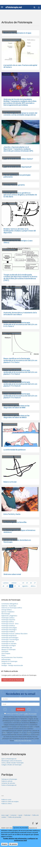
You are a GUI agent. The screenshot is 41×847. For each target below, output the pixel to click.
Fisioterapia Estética (7, 622)
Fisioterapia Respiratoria (10, 174)
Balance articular (10, 482)
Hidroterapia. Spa (6, 647)
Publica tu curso (6, 799)
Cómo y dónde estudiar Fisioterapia (12, 763)
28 (3, 586)
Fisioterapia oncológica (8, 645)
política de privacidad (30, 714)
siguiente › (25, 586)
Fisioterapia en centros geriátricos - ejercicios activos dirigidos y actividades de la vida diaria (20, 195)
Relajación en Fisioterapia (9, 661)
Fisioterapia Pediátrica (8, 631)
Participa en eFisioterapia (9, 779)
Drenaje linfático (6, 610)
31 (15, 586)
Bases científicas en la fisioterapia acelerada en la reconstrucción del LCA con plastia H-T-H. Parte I (20, 360)
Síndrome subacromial (12, 574)
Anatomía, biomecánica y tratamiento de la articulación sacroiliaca (20, 313)
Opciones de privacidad (20, 828)
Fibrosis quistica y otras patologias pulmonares (17, 176)
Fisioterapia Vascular (9, 521)
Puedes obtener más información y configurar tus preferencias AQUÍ (20, 839)
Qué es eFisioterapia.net (8, 759)
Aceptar (4, 844)
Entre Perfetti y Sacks (12, 514)
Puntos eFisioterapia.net (8, 785)
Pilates (3, 655)
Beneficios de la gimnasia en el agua (17, 33)
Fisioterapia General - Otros (11, 112)
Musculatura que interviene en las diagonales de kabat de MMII (16, 407)
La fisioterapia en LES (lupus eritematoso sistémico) (19, 531)
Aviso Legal (4, 815)
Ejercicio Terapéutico (9, 32)
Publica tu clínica (6, 803)
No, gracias (13, 844)
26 (31, 583)
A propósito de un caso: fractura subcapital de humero (20, 66)
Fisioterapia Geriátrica (9, 184)
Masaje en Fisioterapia (8, 649)
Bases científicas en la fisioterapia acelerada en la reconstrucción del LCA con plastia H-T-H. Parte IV (20, 396)
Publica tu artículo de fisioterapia (13, 680)
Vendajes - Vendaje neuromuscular (12, 665)
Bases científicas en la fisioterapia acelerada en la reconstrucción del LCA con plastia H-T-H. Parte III (20, 384)
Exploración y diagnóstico (9, 616)
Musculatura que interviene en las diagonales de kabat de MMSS (16, 416)
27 (35, 583)
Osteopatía (4, 651)
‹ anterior (13, 583)
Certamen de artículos (8, 783)
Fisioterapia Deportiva (10, 74)
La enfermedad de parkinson (15, 450)
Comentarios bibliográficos (9, 604)
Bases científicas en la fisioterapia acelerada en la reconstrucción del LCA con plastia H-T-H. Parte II (20, 372)
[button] (39, 7)
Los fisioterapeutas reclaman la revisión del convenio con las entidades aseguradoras (20, 114)
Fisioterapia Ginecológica (9, 627)
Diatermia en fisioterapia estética (11, 608)
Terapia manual (6, 663)
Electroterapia (5, 614)
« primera (5, 583)
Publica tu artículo (6, 781)
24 (23, 583)
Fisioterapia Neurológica (10, 405)
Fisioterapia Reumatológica (11, 158)
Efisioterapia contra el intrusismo (11, 761)
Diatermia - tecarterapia (8, 606)
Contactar (13, 815)
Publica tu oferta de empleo (10, 801)
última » (33, 586)
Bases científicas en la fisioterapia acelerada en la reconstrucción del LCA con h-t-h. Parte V (20, 324)
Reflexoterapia (5, 659)
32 (19, 586)
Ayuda (20, 815)
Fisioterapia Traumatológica (11, 40)
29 (7, 586)
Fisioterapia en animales (8, 643)
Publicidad (27, 815)
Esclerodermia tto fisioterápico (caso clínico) (18, 242)
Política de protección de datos (22, 740)
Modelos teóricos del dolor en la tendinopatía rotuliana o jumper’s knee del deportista (20, 231)
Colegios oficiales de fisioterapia (11, 765)
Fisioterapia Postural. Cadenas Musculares (14, 633)
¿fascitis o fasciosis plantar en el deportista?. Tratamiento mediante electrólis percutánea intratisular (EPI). (18, 149)
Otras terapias (5, 653)
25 (27, 583)
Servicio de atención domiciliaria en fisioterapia (17, 541)
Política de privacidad (14, 817)
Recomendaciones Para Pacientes (12, 657)
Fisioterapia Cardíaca (7, 618)
